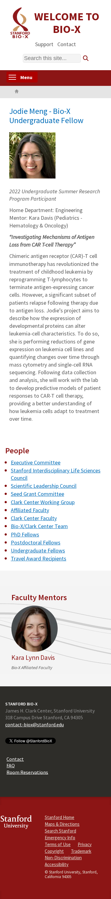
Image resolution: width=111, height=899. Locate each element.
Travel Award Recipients (38, 558)
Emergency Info (60, 838)
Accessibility (56, 864)
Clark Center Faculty (34, 518)
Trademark (81, 851)
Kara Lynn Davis (33, 657)
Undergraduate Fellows (38, 550)
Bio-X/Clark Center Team (39, 526)
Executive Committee (35, 462)
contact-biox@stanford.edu (34, 724)
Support (44, 43)
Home (16, 92)
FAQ (10, 765)
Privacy (85, 844)
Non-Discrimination (63, 858)
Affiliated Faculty (30, 510)
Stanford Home (59, 817)
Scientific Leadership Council (43, 485)
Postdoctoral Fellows (35, 542)
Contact (66, 43)
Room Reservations (27, 772)
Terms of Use (58, 844)
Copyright (54, 851)
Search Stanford (60, 831)
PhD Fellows (25, 534)
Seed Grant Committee (37, 493)
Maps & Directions (62, 824)
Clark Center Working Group (43, 502)
